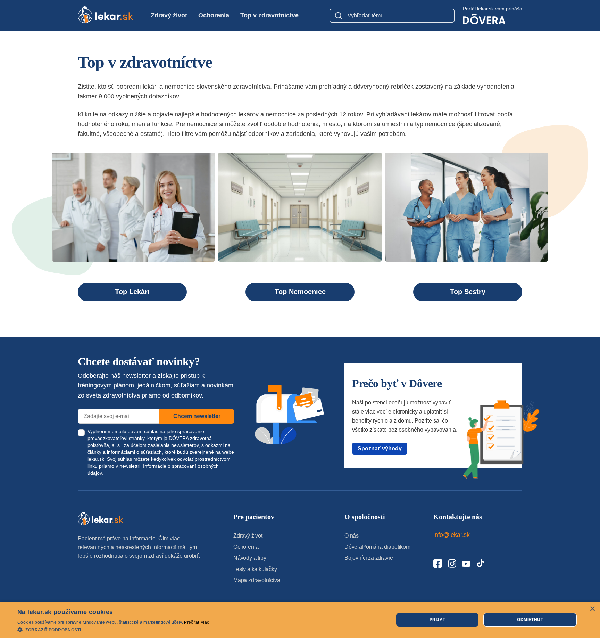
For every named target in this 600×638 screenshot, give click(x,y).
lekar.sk (96, 459)
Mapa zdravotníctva (256, 580)
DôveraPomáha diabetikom (377, 547)
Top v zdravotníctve (269, 15)
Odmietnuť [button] (530, 619)
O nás (351, 536)
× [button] (592, 609)
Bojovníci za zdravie (368, 558)
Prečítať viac (196, 622)
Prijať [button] (437, 619)
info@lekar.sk (451, 534)
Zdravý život (169, 15)
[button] (113, 629)
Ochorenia (213, 15)
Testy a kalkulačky (255, 569)
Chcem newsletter (196, 416)
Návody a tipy (249, 558)
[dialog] (300, 620)
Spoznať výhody (380, 448)
